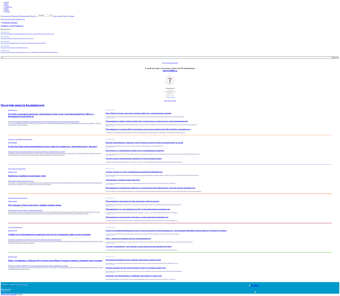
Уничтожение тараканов (8, 294)
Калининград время (170, 100)
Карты (6, 4)
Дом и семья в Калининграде (17, 168)
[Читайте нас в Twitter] (251, 292)
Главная (6, 2)
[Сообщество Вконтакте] (253, 292)
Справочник (8, 7)
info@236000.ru (170, 70)
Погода (6, 5)
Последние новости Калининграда (22, 105)
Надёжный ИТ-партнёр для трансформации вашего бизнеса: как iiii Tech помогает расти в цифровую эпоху (27, 33)
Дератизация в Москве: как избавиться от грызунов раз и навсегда (17, 38)
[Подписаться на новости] (255, 292)
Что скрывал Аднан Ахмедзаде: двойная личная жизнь (14, 47)
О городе (7, 11)
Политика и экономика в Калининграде (20, 139)
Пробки (6, 10)
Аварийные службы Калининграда (12, 26)
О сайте (255, 285)
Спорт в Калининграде (15, 227)
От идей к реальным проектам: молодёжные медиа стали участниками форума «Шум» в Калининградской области (29, 52)
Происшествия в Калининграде (17, 198)
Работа (6, 8)
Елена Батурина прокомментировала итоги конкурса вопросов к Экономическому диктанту (23, 43)
